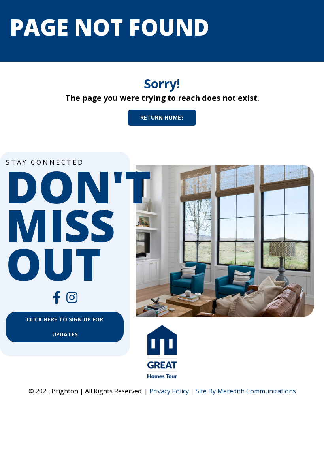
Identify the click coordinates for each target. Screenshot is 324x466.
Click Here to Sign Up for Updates (64, 327)
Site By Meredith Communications (246, 391)
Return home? (162, 117)
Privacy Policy (169, 391)
